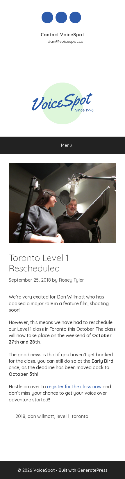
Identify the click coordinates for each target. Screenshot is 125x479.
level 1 (62, 416)
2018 (20, 416)
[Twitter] (61, 17)
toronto (80, 416)
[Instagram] (75, 17)
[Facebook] (47, 17)
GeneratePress (92, 470)
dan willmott (41, 416)
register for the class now (74, 386)
